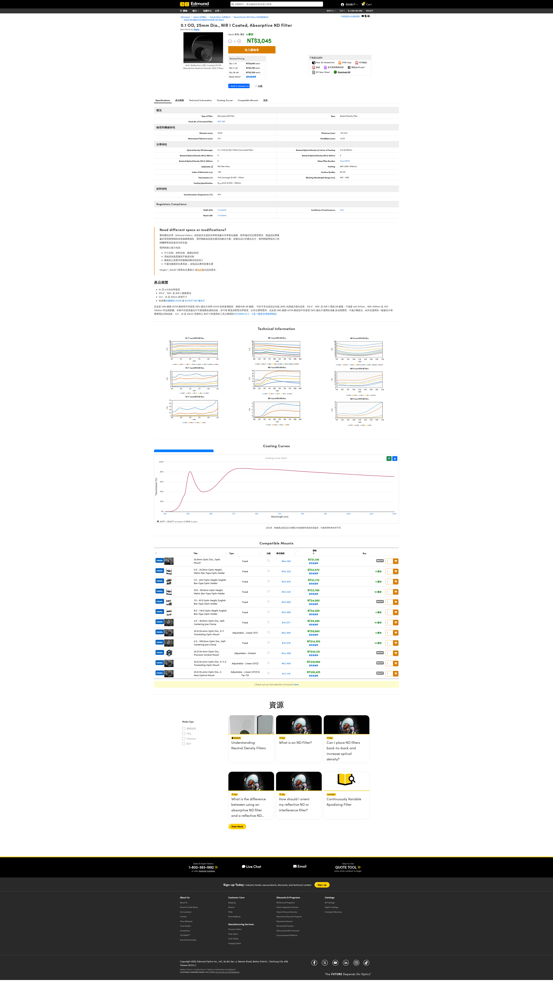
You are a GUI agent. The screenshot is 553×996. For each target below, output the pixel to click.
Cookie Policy (200, 969)
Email (302, 866)
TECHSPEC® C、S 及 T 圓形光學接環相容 (255, 313)
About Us (184, 902)
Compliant (222, 210)
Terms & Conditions (215, 969)
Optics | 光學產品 (200, 17)
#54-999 (286, 653)
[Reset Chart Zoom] (389, 458)
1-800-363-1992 (356, 11)
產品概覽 (179, 100)
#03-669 (286, 602)
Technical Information (200, 100)
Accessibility (230, 969)
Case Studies (185, 926)
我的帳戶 (350, 4)
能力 (195, 10)
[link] (368, 2)
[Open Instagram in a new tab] (356, 963)
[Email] (362, 15)
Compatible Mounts (248, 100)
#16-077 (286, 622)
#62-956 (286, 632)
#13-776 (286, 673)
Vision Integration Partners (287, 907)
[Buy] (395, 561)
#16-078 (286, 642)
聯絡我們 (369, 11)
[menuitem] (187, 10)
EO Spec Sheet (322, 72)
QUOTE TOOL (346, 867)
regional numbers (207, 871)
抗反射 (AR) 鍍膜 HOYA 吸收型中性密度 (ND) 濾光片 (204, 19)
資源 (265, 100)
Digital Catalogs (331, 907)
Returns (231, 907)
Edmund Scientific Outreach (287, 930)
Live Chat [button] (253, 866)
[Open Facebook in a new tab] (314, 963)
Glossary (191, 738)
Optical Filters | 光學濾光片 (220, 17)
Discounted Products (284, 926)
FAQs (230, 912)
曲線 (317, 67)
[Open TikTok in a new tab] (366, 963)
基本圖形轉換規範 (335, 67)
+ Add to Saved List (239, 85)
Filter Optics (233, 934)
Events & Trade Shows (189, 907)
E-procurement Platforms (287, 935)
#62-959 (286, 663)
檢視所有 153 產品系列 (351, 16)
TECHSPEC (185, 935)
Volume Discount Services (286, 912)
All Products (185, 17)
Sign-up (322, 884)
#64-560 (286, 561)
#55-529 (286, 571)
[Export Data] (394, 458)
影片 (189, 743)
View (342, 210)
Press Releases (186, 921)
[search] (276, 4)
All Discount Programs (285, 902)
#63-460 (221, 121)
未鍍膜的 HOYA (173, 300)
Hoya (196, 29)
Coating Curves (225, 100)
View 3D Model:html (324, 62)
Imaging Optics (234, 943)
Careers (183, 916)
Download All (344, 72)
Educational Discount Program (289, 916)
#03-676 (286, 581)
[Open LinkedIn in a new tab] (346, 963)
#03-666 (286, 612)
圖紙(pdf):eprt (358, 67)
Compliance (185, 930)
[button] (357, 10)
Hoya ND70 (345, 161)
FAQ (189, 733)
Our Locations (185, 912)
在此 (199, 269)
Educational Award (284, 921)
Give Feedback (234, 916)
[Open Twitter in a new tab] (325, 963)
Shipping (232, 902)
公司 (217, 10)
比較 (260, 86)
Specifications (163, 100)
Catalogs (330, 902)
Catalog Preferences (333, 912)
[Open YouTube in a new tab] (335, 963)
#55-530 (286, 591)
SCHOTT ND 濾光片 (195, 300)
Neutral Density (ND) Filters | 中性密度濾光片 (251, 17)
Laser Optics (233, 938)
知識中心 (207, 10)
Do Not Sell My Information (227, 972)
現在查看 (251, 750)
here (296, 684)
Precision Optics (235, 929)
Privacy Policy (186, 969)
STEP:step (346, 62)
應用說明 (191, 728)
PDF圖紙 (362, 62)
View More (237, 826)
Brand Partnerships (188, 940)
